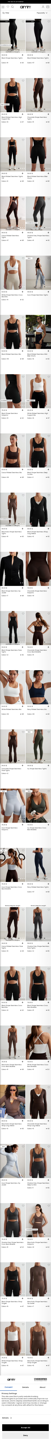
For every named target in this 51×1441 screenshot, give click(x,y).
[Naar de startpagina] (25, 7)
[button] (18, 168)
